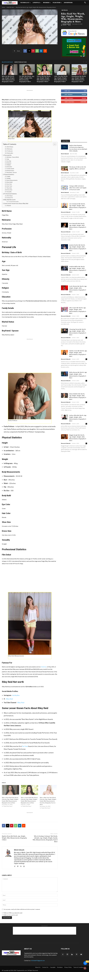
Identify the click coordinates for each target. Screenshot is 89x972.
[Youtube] (81, 954)
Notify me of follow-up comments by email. (13, 913)
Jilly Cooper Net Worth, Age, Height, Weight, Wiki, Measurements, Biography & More (77, 311)
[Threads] (24, 866)
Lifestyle (36, 3)
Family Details (10, 168)
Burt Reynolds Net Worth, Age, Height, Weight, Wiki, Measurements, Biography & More (77, 226)
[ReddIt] (45, 51)
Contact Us (45, 967)
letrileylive (16, 695)
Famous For (10, 197)
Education (9, 166)
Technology (24, 3)
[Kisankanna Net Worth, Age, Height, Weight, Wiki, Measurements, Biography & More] (79, 69)
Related (9, 205)
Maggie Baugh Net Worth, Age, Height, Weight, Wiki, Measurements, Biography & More (77, 438)
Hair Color (9, 186)
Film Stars (56, 3)
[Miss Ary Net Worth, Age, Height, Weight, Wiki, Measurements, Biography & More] (9, 69)
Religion (9, 164)
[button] (85, 3)
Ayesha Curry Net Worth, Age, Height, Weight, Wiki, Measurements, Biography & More (78, 354)
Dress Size (9, 189)
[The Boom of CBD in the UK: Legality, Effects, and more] (64, 168)
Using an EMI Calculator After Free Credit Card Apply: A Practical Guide (77, 188)
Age (8, 159)
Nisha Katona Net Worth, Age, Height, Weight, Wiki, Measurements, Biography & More (78, 375)
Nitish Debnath (67, 24)
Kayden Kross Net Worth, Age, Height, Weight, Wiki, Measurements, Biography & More (14, 838)
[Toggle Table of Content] (54, 144)
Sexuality (9, 191)
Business (46, 3)
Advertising (68, 3)
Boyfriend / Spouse (12, 172)
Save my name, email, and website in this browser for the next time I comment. (22, 909)
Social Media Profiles (14, 201)
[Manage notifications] (85, 968)
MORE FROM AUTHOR (21, 62)
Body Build (9, 182)
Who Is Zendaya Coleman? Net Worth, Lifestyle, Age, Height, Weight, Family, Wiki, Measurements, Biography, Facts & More (45, 839)
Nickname (9, 149)
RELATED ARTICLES (7, 62)
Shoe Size (9, 188)
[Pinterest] (33, 51)
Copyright (52, 967)
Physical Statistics (9, 174)
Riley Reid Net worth (9, 199)
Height (8, 176)
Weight (9, 178)
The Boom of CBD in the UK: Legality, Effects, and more (77, 168)
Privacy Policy (68, 967)
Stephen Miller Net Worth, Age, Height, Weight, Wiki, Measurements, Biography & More (77, 269)
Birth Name (10, 147)
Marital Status (10, 170)
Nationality (10, 153)
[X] (29, 51)
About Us (37, 967)
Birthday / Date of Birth (13, 157)
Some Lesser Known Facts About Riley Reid (16, 203)
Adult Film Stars (10, 7)
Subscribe (83, 101)
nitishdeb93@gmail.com (38, 960)
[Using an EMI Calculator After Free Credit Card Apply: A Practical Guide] (64, 187)
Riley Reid (9, 699)
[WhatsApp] (37, 51)
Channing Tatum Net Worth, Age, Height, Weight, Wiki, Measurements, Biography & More (77, 332)
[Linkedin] (41, 51)
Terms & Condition (78, 967)
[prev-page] (83, 62)
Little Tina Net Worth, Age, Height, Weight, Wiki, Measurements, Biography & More (61, 79)
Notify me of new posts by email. (11, 915)
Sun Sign (9, 161)
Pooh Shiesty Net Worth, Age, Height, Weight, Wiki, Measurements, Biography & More (78, 289)
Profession (10, 151)
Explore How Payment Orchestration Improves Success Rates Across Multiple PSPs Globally (78, 148)
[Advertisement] (29, 94)
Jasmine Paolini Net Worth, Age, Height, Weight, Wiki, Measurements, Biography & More (77, 248)
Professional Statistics (10, 193)
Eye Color (9, 184)
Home (3, 7)
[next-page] (86, 62)
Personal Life (7, 155)
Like (85, 90)
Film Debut (10, 195)
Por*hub (25, 746)
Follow (84, 94)
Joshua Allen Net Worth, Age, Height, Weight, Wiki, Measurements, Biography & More (78, 418)
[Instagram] (67, 954)
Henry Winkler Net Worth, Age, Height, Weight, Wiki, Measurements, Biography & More (77, 397)
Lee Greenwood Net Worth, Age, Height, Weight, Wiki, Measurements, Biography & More (77, 207)
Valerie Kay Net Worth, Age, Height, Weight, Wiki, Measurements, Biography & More (44, 79)
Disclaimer (60, 967)
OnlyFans (43, 667)
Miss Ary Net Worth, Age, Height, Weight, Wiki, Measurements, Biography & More (8, 79)
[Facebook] (25, 51)
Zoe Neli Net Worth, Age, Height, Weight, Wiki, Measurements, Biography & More (27, 79)
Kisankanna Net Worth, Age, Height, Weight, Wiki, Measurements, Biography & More (79, 79)
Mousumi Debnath (65, 212)
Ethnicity (9, 163)
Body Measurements (12, 180)
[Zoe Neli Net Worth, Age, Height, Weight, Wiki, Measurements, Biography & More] (27, 69)
